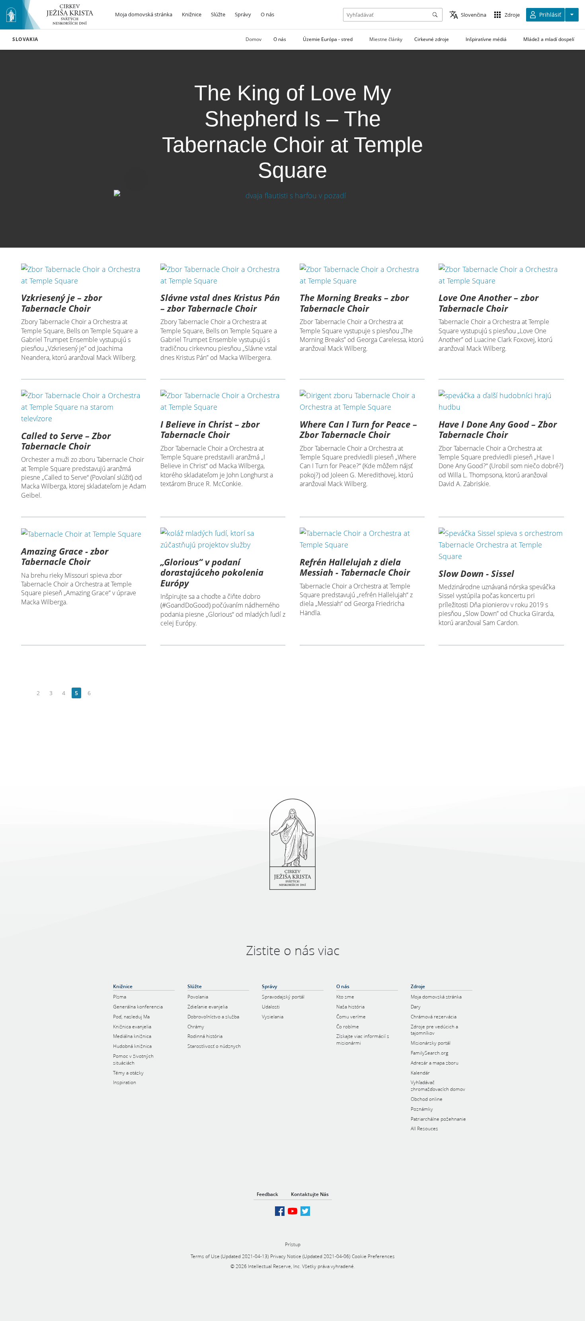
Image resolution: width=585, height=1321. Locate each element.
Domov (253, 39)
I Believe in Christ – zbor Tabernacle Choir (209, 429)
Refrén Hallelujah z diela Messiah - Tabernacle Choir (355, 567)
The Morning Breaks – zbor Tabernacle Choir (354, 302)
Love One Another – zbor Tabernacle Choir (488, 302)
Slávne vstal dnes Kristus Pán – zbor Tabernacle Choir (220, 302)
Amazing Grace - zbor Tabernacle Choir (64, 556)
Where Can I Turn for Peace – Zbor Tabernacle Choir (358, 429)
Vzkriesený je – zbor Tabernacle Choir (61, 302)
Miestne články (385, 39)
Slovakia (25, 39)
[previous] (25, 693)
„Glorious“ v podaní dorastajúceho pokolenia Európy (211, 572)
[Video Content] (292, 195)
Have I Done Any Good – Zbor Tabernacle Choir (498, 429)
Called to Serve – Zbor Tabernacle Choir (66, 441)
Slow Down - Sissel (476, 573)
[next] (101, 693)
